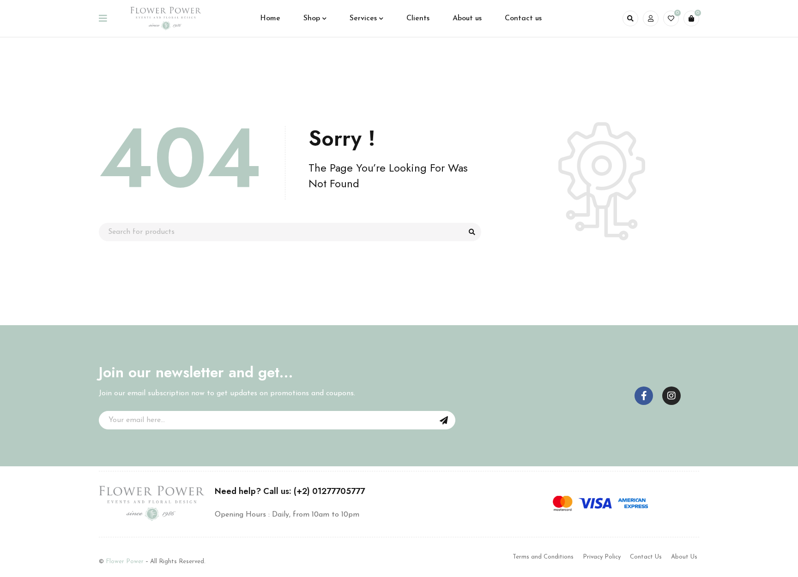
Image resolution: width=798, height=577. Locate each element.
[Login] (651, 18)
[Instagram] (671, 396)
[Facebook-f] (644, 396)
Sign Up (444, 420)
